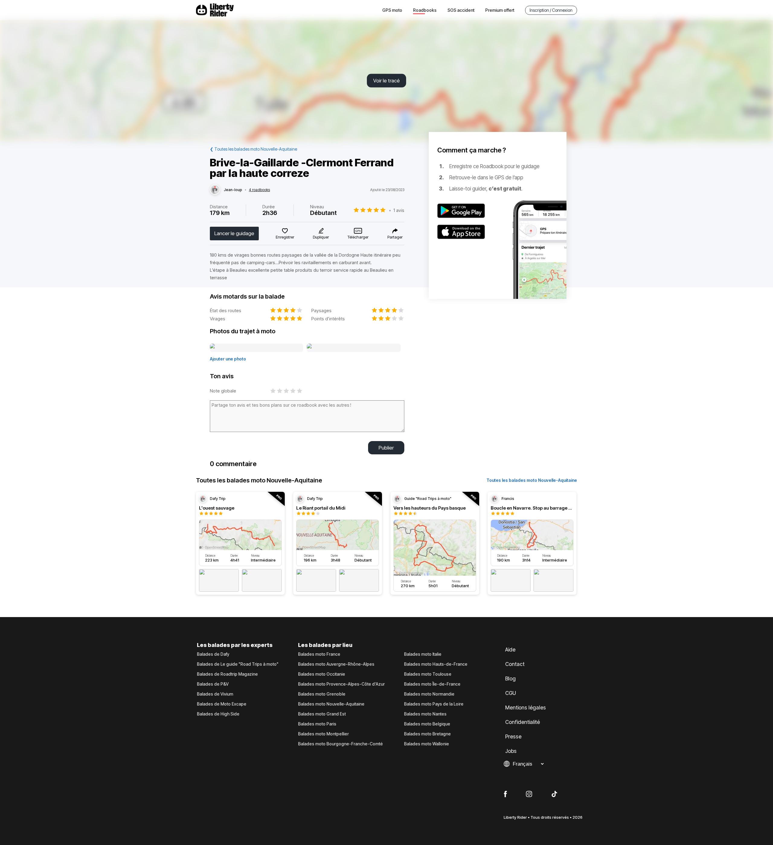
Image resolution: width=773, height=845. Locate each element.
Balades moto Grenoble (321, 694)
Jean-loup (233, 190)
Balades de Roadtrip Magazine (227, 674)
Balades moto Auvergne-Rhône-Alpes (336, 664)
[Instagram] (529, 794)
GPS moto (392, 10)
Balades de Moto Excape (221, 704)
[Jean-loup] (215, 189)
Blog (510, 679)
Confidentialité (522, 722)
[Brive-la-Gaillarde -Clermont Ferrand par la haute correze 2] (354, 348)
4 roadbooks (259, 190)
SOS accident (460, 10)
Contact (514, 664)
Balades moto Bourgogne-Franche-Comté (340, 744)
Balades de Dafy (213, 654)
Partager (395, 237)
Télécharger (358, 237)
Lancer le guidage (234, 233)
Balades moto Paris (317, 724)
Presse (513, 737)
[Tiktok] (554, 794)
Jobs (511, 751)
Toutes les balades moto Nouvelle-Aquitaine (531, 480)
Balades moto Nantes (425, 714)
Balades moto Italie (422, 654)
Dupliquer (321, 237)
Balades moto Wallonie (426, 744)
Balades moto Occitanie (321, 674)
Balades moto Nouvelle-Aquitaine (331, 704)
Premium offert (499, 10)
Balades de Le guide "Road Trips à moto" (237, 664)
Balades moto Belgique (427, 724)
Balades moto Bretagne (427, 734)
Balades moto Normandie (429, 694)
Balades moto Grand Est (322, 714)
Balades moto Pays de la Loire (433, 704)
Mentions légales (525, 708)
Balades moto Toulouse (427, 674)
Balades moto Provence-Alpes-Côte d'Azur (341, 684)
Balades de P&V (213, 684)
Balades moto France (319, 654)
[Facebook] (505, 794)
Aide (510, 650)
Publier (386, 448)
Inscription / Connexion (551, 10)
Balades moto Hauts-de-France (435, 664)
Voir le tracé (386, 81)
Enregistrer (285, 237)
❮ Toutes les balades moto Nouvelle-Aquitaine (253, 149)
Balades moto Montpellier (323, 734)
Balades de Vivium (215, 694)
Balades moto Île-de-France (432, 684)
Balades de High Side (218, 714)
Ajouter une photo (228, 358)
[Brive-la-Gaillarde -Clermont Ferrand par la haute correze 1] (256, 348)
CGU (510, 693)
